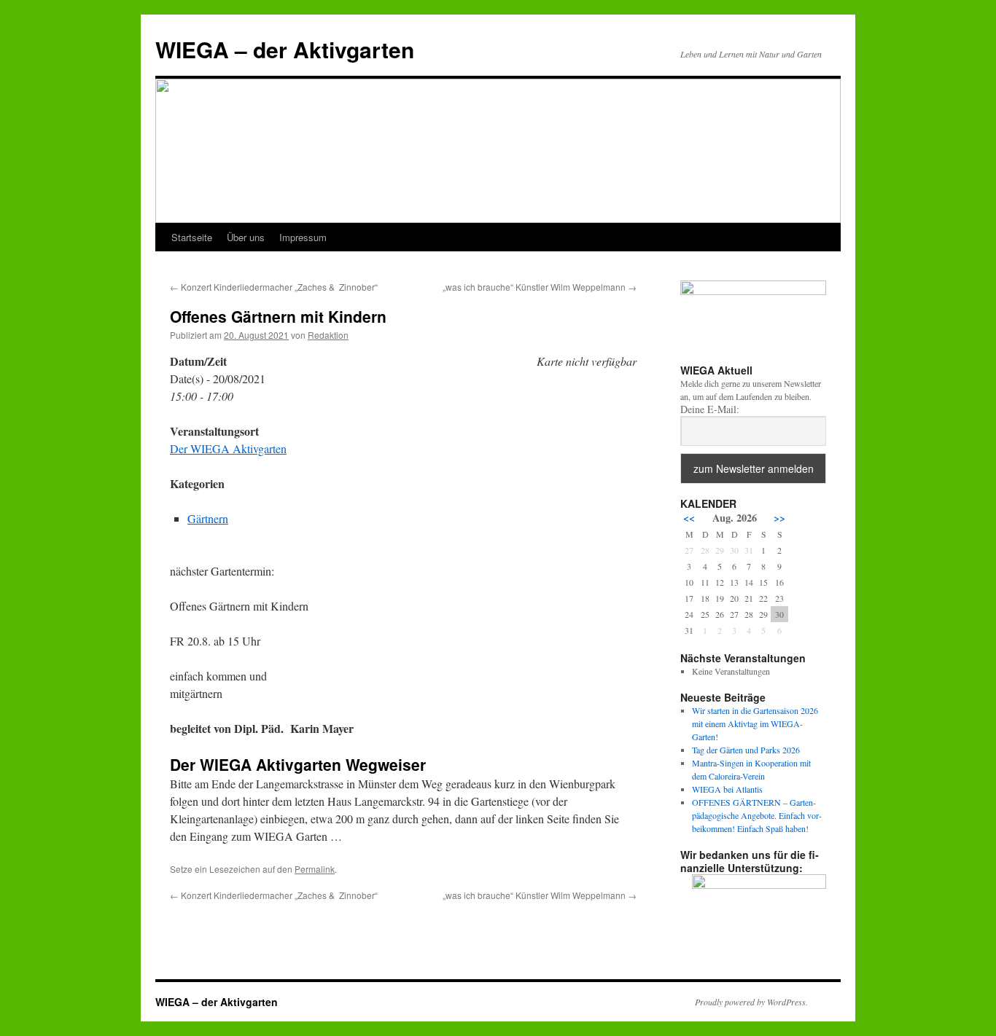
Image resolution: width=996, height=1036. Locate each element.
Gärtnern (207, 518)
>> (779, 517)
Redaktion (328, 335)
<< (689, 517)
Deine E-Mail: (709, 409)
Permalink (315, 869)
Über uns (246, 237)
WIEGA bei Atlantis (727, 789)
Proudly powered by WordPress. (751, 1002)
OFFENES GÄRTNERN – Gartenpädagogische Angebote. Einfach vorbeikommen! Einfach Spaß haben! (757, 815)
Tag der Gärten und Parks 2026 (746, 750)
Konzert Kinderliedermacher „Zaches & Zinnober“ (274, 286)
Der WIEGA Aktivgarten (228, 448)
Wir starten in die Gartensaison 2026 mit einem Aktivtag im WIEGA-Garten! (755, 723)
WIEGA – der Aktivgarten (284, 49)
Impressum (303, 237)
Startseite (191, 237)
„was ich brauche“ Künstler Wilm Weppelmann (540, 286)
